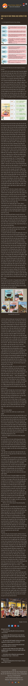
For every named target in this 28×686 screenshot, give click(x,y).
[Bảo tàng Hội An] (14, 6)
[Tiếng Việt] (23, 3)
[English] (23, 5)
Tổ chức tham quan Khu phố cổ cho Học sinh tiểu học (13, 630)
